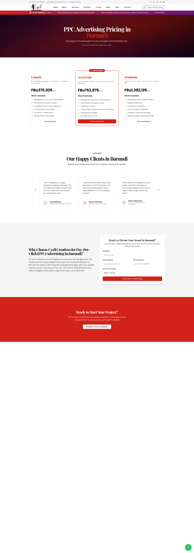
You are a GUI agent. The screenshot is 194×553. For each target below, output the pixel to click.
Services (75, 7)
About (64, 7)
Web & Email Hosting (155, 7)
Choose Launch (50, 121)
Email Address (108, 260)
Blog (108, 7)
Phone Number (138, 260)
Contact (127, 7)
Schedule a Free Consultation (97, 327)
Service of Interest (109, 269)
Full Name (106, 251)
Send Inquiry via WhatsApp (132, 279)
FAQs (117, 7)
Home (56, 7)
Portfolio (87, 7)
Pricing (98, 7)
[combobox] (132, 273)
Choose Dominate (143, 121)
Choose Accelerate (97, 121)
